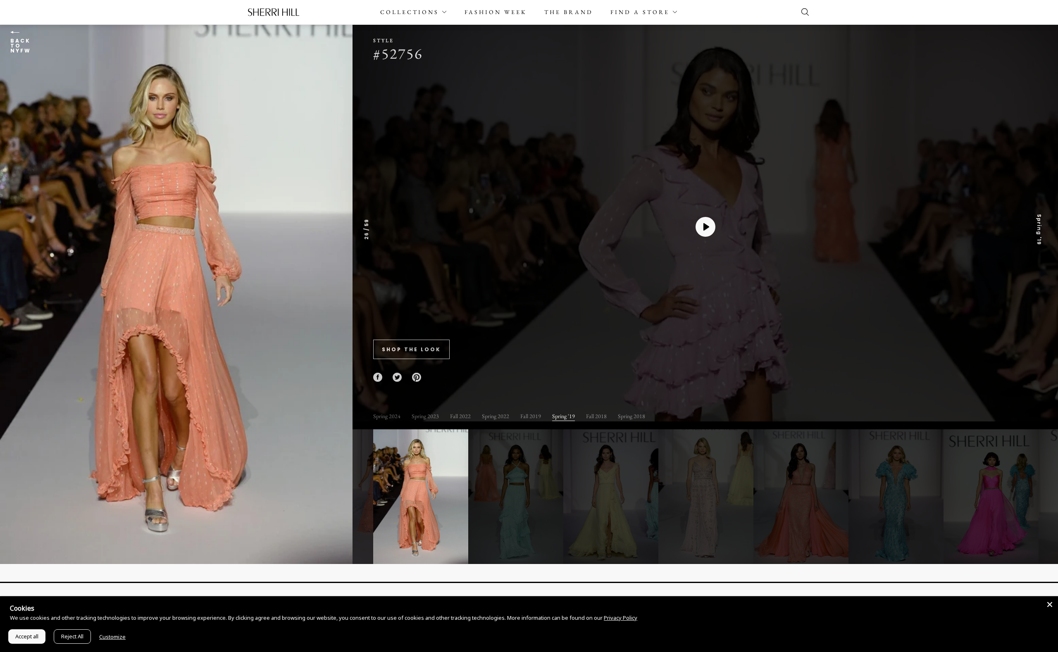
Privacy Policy (620, 617)
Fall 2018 (596, 416)
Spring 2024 (386, 416)
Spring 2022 (495, 416)
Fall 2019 (530, 416)
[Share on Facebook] (377, 377)
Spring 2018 (631, 416)
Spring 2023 (425, 416)
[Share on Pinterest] (416, 377)
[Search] (803, 12)
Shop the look (411, 349)
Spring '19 (563, 416)
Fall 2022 (460, 416)
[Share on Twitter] (397, 377)
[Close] (1050, 604)
